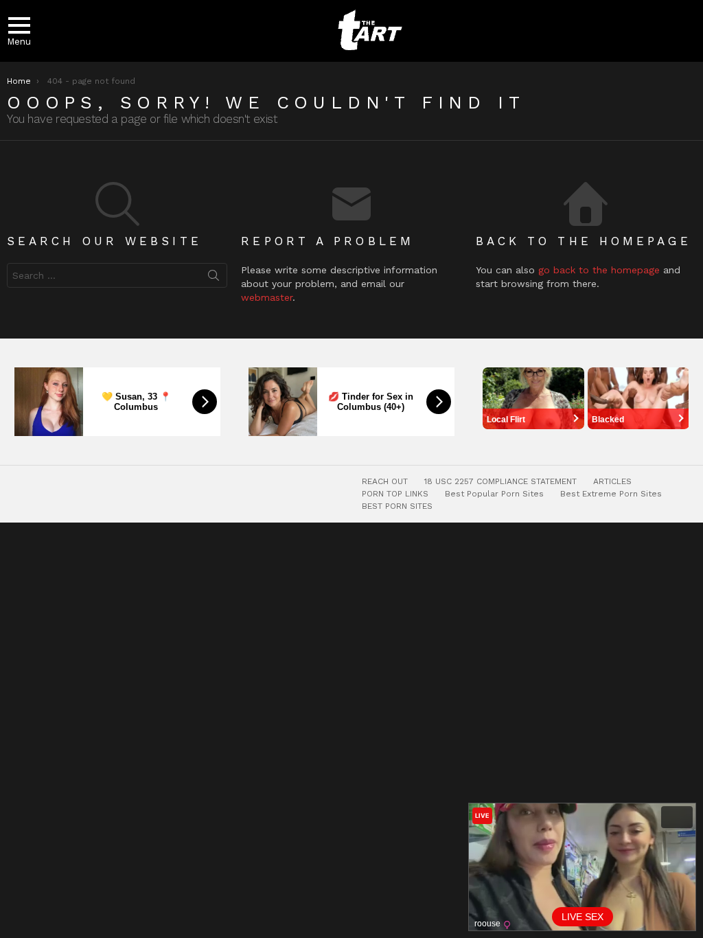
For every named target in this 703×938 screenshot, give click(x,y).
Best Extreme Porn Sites (611, 494)
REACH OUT (385, 481)
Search (213, 278)
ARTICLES (612, 481)
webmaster (266, 297)
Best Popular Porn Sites (494, 494)
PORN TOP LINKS (395, 494)
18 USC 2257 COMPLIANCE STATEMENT (500, 481)
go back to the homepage (599, 269)
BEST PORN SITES (397, 506)
